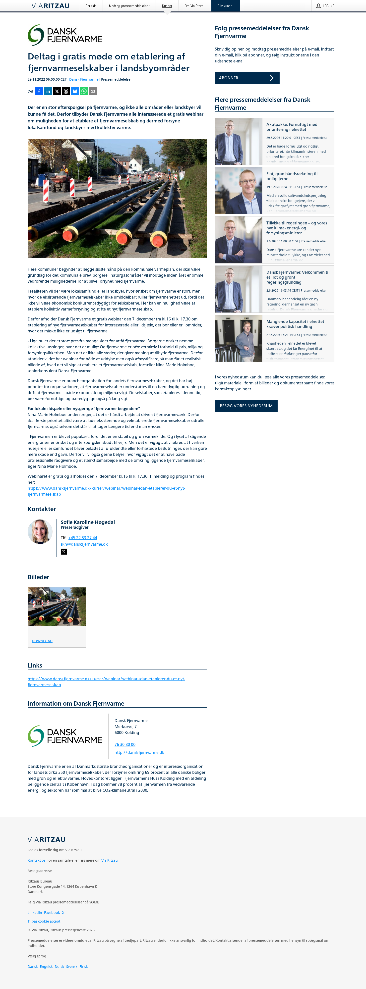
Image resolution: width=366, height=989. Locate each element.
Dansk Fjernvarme (84, 79)
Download (42, 640)
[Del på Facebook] (39, 91)
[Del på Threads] (66, 91)
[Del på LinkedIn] (48, 91)
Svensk (71, 966)
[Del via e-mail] (93, 91)
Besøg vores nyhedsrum (246, 405)
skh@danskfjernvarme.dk (84, 544)
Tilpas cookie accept (44, 921)
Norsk (59, 966)
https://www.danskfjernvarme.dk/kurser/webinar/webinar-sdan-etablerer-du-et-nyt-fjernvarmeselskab (106, 491)
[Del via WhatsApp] (84, 91)
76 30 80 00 (125, 744)
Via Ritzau (109, 860)
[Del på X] (57, 91)
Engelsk (46, 966)
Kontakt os (36, 860)
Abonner (228, 77)
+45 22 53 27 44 (82, 537)
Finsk (83, 966)
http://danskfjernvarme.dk (139, 752)
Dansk (33, 966)
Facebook (52, 912)
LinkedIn (35, 912)
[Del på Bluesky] (75, 91)
